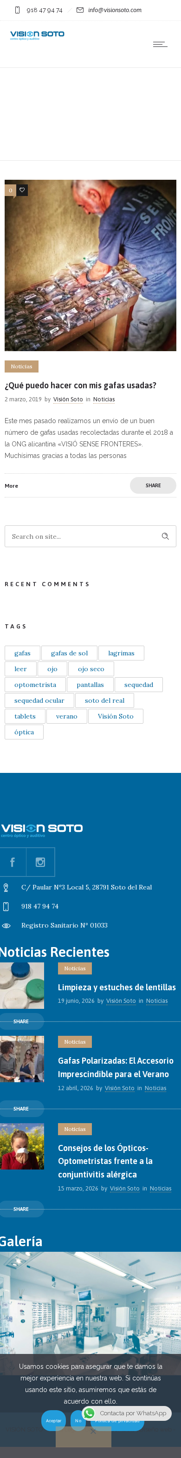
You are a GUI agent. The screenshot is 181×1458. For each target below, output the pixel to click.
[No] (83, 1436)
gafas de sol (69, 653)
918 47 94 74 (45, 10)
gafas (22, 653)
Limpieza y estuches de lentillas (117, 987)
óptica (24, 732)
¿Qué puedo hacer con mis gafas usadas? (80, 385)
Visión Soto (68, 399)
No (78, 1420)
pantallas (90, 684)
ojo (52, 669)
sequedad (138, 684)
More (11, 486)
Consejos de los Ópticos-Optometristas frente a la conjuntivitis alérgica (105, 1161)
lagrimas (121, 653)
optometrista (35, 684)
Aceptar (54, 1420)
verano (67, 716)
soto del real (104, 700)
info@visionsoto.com (115, 10)
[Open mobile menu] (162, 44)
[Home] (37, 39)
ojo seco (91, 669)
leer (20, 669)
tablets (25, 716)
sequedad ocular (39, 700)
